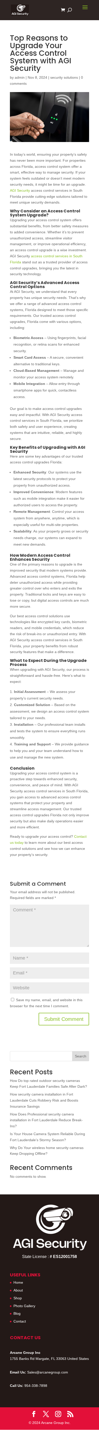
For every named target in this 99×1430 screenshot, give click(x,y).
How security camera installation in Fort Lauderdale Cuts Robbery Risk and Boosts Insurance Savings (44, 1100)
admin (20, 77)
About (18, 1290)
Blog (17, 1313)
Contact (19, 1321)
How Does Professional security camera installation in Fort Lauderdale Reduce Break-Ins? (46, 1120)
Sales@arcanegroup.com (47, 1372)
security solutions (64, 77)
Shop (17, 1298)
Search (80, 1056)
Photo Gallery (24, 1306)
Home (18, 1282)
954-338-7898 (35, 1386)
